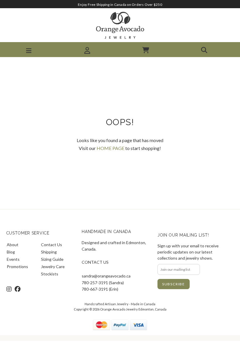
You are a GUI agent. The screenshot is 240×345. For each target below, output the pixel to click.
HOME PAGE (110, 148)
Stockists (49, 273)
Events (13, 259)
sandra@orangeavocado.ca (106, 275)
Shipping (49, 251)
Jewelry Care (53, 266)
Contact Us (51, 244)
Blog (11, 251)
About (12, 244)
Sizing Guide (52, 259)
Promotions (17, 266)
